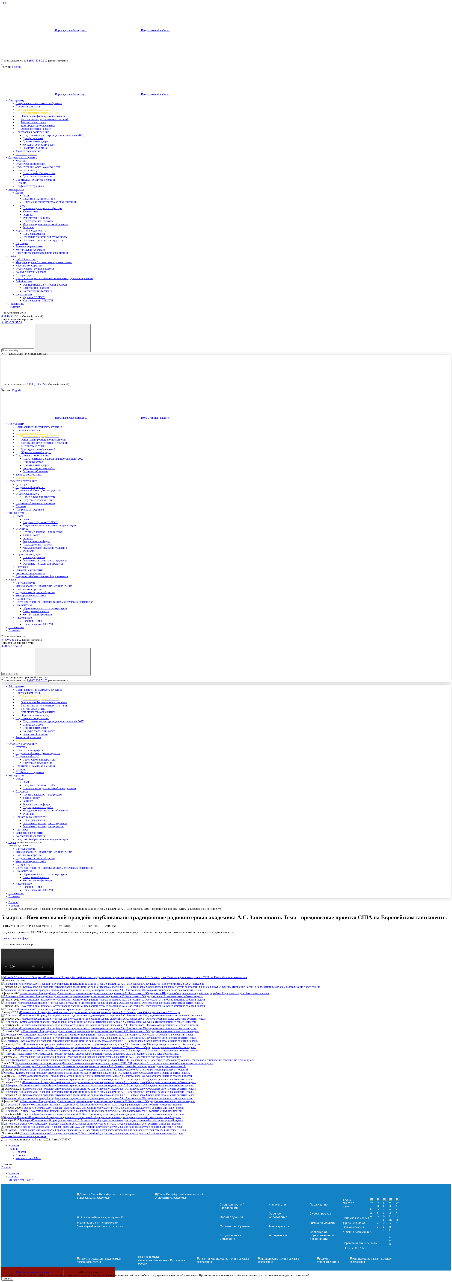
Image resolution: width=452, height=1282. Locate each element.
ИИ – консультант (89, 1272)
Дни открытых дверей (36, 141)
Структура (22, 205)
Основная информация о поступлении (44, 116)
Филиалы (28, 227)
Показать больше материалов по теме (23, 1136)
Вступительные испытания (230, 1236)
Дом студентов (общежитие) (38, 125)
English (16, 66)
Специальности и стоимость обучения (39, 103)
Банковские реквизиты (29, 246)
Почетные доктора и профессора (42, 208)
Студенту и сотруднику (22, 157)
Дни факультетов (33, 138)
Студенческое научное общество (35, 268)
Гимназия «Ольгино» (35, 147)
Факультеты (277, 1204)
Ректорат (28, 214)
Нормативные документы (31, 230)
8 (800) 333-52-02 (37, 60)
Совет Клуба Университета (39, 173)
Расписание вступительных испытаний (45, 119)
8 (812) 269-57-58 (11, 322)
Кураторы (21, 160)
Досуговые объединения (37, 176)
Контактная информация (30, 249)
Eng (3, 2)
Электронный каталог (36, 287)
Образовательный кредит (36, 128)
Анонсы (20, 1155)
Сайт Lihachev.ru (25, 259)
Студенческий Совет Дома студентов (38, 166)
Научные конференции (29, 265)
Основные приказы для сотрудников (45, 236)
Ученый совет (31, 211)
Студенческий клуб (27, 170)
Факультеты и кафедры (36, 217)
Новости (13, 905)
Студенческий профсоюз (30, 163)
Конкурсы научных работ (31, 271)
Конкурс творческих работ (39, 144)
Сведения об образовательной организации (42, 252)
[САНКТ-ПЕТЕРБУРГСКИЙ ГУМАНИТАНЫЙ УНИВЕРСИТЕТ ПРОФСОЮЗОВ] (147, 1196)
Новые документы (34, 233)
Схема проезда (320, 1213)
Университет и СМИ (28, 1158)
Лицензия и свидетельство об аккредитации (49, 201)
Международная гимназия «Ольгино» (45, 224)
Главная (13, 902)
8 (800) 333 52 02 (11, 316)
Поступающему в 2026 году (32, 109)
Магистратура (279, 1226)
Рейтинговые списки (33, 122)
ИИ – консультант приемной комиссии (24, 353)
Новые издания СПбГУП (38, 300)
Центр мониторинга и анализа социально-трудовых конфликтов (54, 278)
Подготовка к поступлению (32, 131)
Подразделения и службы (38, 220)
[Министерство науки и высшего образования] (251, 1260)
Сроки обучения (231, 1217)
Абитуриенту (16, 100)
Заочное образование (28, 150)
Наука (12, 255)
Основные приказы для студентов (43, 240)
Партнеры (22, 243)
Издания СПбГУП (34, 297)
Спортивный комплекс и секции (35, 179)
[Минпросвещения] (358, 1260)
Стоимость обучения (235, 1226)
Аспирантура (24, 275)
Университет (16, 189)
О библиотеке (24, 281)
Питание (21, 182)
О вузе (19, 192)
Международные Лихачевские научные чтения (44, 262)
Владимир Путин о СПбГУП (40, 198)
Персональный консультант (32, 1272)
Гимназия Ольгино (322, 1222)
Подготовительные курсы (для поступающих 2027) (53, 135)
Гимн (26, 195)
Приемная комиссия (28, 106)
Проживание (16, 303)
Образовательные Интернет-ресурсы (45, 284)
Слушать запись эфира (15, 938)
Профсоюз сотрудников (30, 185)
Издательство (24, 294)
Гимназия (14, 306)
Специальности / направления (232, 1206)
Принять (7, 1278)
